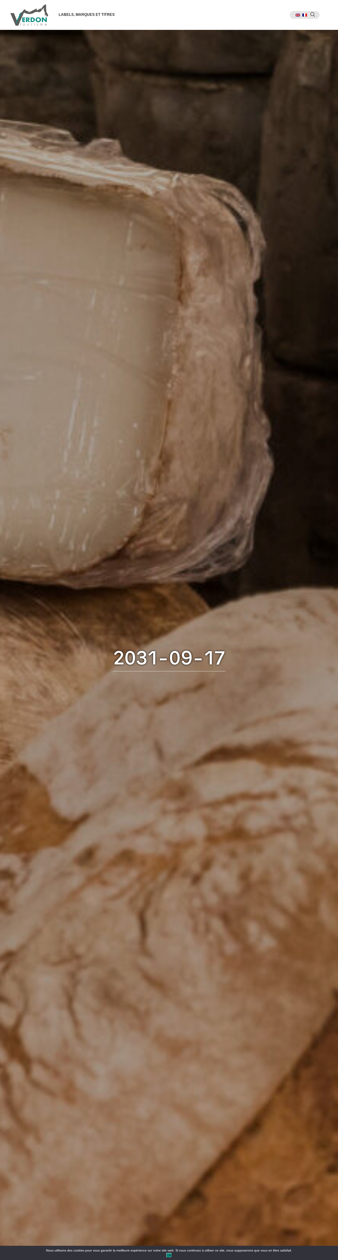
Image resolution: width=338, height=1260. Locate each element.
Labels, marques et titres (87, 15)
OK (169, 1255)
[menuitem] (297, 15)
